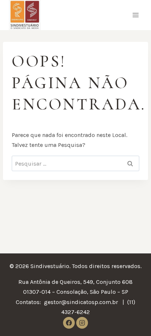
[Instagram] (82, 323)
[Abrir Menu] (135, 15)
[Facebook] (69, 323)
